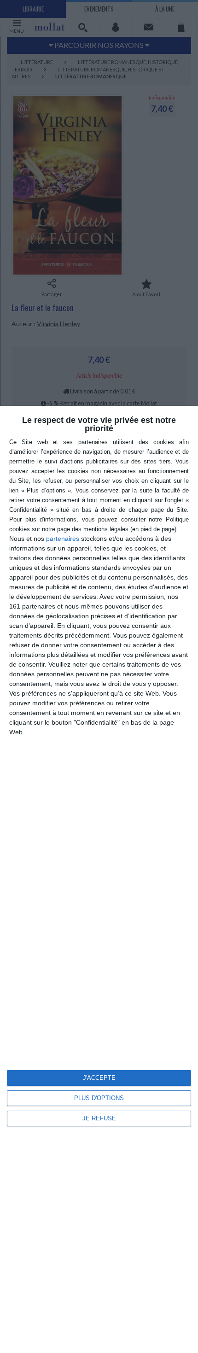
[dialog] (99, 879)
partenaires (62, 538)
